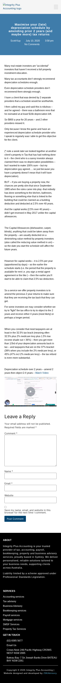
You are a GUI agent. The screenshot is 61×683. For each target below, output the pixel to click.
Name (8, 471)
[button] (56, 6)
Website (8, 495)
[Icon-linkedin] (9, 585)
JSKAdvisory (50, 673)
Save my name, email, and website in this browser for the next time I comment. (27, 511)
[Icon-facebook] (4, 585)
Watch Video (42, 373)
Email (8, 483)
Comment (10, 433)
